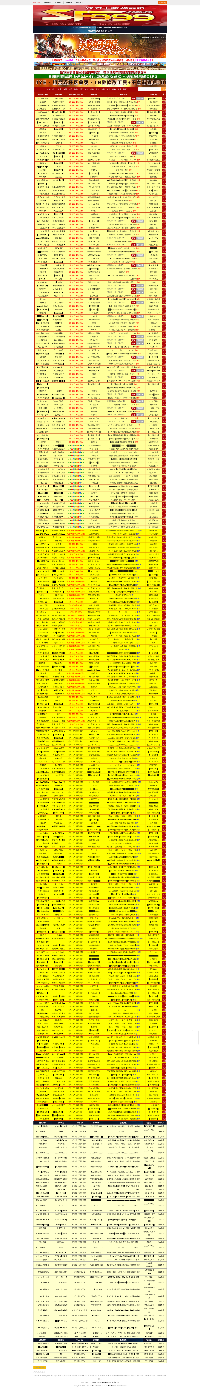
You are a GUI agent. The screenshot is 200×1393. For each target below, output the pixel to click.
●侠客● (42, 1189)
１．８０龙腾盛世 (42, 1289)
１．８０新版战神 (42, 1315)
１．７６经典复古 (42, 1140)
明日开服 (58, 3)
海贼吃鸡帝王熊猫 (60, 1179)
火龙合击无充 (42, 1361)
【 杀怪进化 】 (42, 1333)
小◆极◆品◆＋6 (61, 1140)
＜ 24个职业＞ (61, 1144)
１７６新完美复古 (42, 1358)
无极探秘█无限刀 (42, 1137)
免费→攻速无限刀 (60, 1272)
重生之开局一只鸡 (60, 1333)
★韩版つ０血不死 (42, 1158)
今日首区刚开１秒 (42, 1305)
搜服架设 (108, 1382)
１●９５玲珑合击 (42, 1328)
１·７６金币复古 (43, 1351)
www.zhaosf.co (109, 1386)
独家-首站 (60, 1242)
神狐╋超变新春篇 (42, 1182)
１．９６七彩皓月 (42, 1161)
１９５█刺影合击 (61, 1126)
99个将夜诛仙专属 (42, 1219)
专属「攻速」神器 (42, 1277)
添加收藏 (162, 3)
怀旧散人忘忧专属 (42, 1265)
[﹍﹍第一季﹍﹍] (61, 1132)
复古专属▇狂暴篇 (60, 1137)
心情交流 (101, 1382)
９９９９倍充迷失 (42, 1211)
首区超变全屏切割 (42, 1233)
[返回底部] (195, 1042)
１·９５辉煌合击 (43, 1239)
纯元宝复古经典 (61, 1161)
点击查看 (161, 1126)
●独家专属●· (60, 1189)
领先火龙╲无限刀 (60, 1186)
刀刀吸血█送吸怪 (61, 1211)
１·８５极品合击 (43, 1197)
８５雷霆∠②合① (42, 1272)
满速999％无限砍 (61, 1343)
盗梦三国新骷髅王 (42, 1179)
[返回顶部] (195, 1032)
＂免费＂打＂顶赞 (60, 1289)
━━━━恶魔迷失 (42, 1260)
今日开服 (47, 3)
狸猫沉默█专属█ (42, 1225)
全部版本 (79, 3)
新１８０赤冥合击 (42, 1200)
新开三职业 (61, 1228)
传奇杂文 (93, 1382)
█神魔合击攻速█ (42, 1167)
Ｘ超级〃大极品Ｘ (42, 1343)
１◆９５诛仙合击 (42, 1321)
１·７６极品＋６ (61, 1351)
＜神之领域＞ (42, 1144)
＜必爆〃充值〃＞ (60, 1147)
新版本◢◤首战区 (60, 1328)
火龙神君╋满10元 (42, 1214)
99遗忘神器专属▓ (61, 1219)
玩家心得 (115, 1382)
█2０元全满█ (61, 1193)
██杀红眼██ (42, 1347)
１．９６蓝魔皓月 (42, 1253)
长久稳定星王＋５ (60, 1200)
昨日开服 (69, 3)
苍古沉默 (42, 1242)
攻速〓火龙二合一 (42, 1186)
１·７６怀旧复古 (61, 1315)
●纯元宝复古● (61, 1253)
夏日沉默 (42, 1228)
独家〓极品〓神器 (60, 1310)
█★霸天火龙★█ (42, 1354)
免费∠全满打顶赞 (61, 1296)
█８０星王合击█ (42, 1193)
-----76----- (60, 1354)
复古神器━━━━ (60, 1260)
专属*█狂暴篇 (61, 1225)
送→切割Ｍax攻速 (61, 1158)
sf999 (35, 1372)
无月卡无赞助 (61, 1361)
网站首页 (36, 3)
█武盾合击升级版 (61, 1167)
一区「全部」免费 (60, 1277)
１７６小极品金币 (60, 1282)
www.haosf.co (98, 1386)
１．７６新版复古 (42, 1282)
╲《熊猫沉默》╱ (42, 1147)
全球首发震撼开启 (60, 1358)
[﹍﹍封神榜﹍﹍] (42, 1132)
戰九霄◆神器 (42, 1310)
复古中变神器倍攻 (60, 1265)
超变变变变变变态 (60, 1182)
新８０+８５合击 (61, 1197)
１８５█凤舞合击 (42, 1126)
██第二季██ (61, 1347)
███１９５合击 (61, 1321)
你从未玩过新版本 (60, 1305)
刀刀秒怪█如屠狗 (61, 1233)
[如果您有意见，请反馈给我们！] (195, 1037)
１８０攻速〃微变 (42, 1296)
